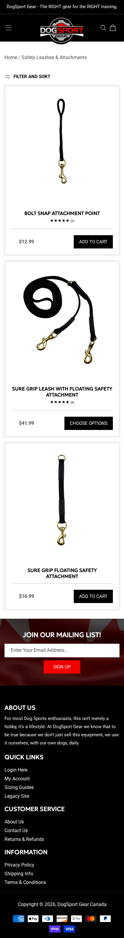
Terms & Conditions (25, 882)
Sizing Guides (19, 787)
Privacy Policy (19, 865)
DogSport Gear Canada (82, 904)
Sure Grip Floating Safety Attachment (62, 573)
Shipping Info (19, 873)
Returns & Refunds (24, 839)
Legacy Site (17, 796)
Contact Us (16, 830)
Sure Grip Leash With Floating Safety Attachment (62, 392)
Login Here (16, 770)
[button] (8, 27)
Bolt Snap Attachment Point (62, 213)
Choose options (88, 423)
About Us (14, 822)
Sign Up (61, 667)
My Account (17, 779)
